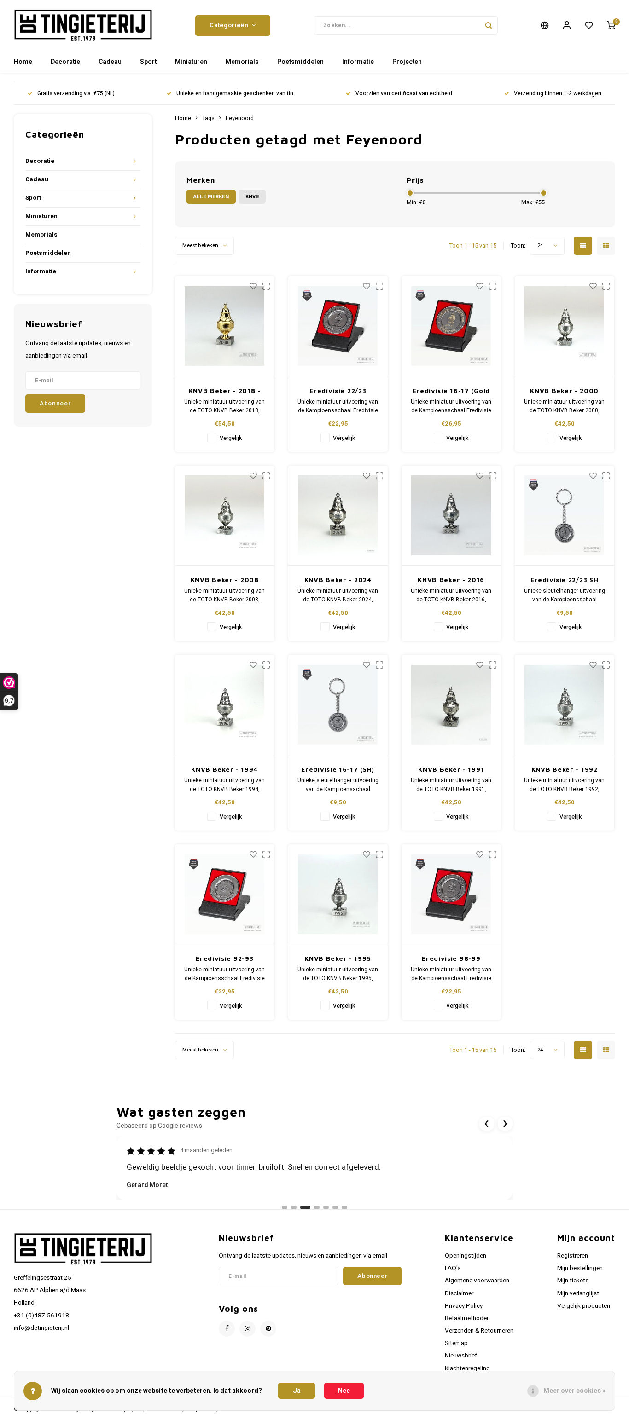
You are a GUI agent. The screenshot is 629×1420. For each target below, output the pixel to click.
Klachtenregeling (467, 1368)
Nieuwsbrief (461, 1355)
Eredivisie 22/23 (337, 390)
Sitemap (456, 1343)
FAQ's (452, 1268)
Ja (297, 1391)
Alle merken (211, 197)
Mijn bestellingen (580, 1268)
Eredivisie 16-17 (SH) (337, 769)
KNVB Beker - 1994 (224, 769)
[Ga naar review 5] (326, 1207)
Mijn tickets (572, 1280)
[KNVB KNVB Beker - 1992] (565, 705)
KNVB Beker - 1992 (564, 769)
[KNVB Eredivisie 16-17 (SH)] (338, 705)
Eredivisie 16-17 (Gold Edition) (451, 391)
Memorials (242, 62)
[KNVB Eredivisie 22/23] (338, 326)
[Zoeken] (488, 25)
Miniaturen (191, 62)
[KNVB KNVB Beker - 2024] (338, 516)
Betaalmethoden (467, 1318)
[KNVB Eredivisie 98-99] (451, 894)
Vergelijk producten (583, 1305)
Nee (344, 1391)
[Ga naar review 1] (284, 1207)
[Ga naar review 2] (294, 1207)
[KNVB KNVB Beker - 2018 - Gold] (225, 326)
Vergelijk (231, 438)
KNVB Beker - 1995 (337, 958)
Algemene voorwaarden (477, 1280)
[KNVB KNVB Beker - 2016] (451, 516)
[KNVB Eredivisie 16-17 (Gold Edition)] (451, 326)
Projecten (407, 62)
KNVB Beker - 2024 (338, 579)
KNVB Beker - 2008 (225, 579)
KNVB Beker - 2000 (564, 390)
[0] (611, 25)
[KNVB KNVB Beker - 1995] (338, 894)
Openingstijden (465, 1255)
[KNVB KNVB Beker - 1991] (451, 705)
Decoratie (65, 62)
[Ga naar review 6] (335, 1207)
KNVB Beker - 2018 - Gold (225, 391)
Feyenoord (240, 118)
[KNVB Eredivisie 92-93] (225, 894)
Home (23, 62)
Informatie (358, 62)
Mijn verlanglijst (578, 1293)
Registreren (572, 1255)
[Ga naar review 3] (305, 1207)
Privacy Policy (464, 1305)
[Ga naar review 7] (344, 1207)
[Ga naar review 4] (317, 1207)
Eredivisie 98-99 (451, 958)
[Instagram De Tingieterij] (247, 1329)
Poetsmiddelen (300, 62)
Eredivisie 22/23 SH (564, 579)
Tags (208, 118)
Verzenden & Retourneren (479, 1330)
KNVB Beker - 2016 (451, 579)
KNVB (252, 197)
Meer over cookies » (574, 1391)
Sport (148, 62)
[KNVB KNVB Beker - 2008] (225, 516)
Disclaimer (459, 1293)
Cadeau (110, 62)
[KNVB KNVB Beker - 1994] (225, 705)
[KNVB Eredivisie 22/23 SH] (565, 516)
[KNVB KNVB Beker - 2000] (565, 326)
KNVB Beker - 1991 (451, 769)
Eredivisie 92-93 (224, 958)
